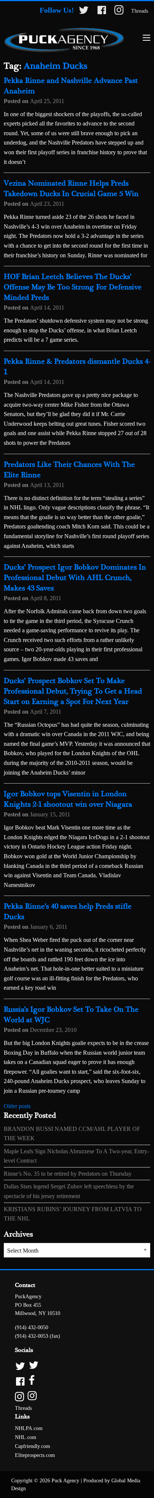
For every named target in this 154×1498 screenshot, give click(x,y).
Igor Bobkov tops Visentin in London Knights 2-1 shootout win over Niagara (68, 799)
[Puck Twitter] (77, 1365)
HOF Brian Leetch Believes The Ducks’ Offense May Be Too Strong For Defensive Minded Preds (73, 287)
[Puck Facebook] (77, 1381)
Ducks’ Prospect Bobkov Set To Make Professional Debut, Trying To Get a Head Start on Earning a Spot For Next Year (73, 691)
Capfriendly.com (32, 1446)
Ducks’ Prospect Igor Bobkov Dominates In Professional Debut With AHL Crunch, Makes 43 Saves (75, 577)
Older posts (17, 1106)
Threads (139, 11)
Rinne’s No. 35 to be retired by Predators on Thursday (68, 1173)
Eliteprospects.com (35, 1455)
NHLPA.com (29, 1428)
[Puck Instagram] (77, 1396)
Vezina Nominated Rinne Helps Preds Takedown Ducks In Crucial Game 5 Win (71, 189)
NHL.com (25, 1437)
